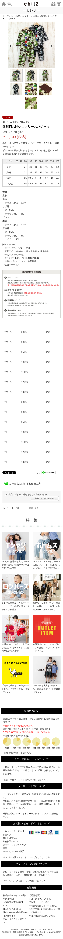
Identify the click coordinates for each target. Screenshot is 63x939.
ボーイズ (15, 264)
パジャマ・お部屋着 (26, 261)
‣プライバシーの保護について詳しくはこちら (24, 881)
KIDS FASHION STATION (27, 258)
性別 (7, 264)
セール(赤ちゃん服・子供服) (18, 248)
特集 (7, 254)
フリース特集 (17, 254)
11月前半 (44, 251)
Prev (10, 45)
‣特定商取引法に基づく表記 (42, 915)
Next (53, 45)
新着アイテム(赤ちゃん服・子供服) (21, 251)
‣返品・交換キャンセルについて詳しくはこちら (25, 780)
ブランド (9, 258)
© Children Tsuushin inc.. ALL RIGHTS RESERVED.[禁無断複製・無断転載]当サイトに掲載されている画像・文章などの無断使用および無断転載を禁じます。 (31, 932)
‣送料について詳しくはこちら (17, 753)
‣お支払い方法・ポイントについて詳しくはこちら (26, 857)
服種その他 (10, 261)
